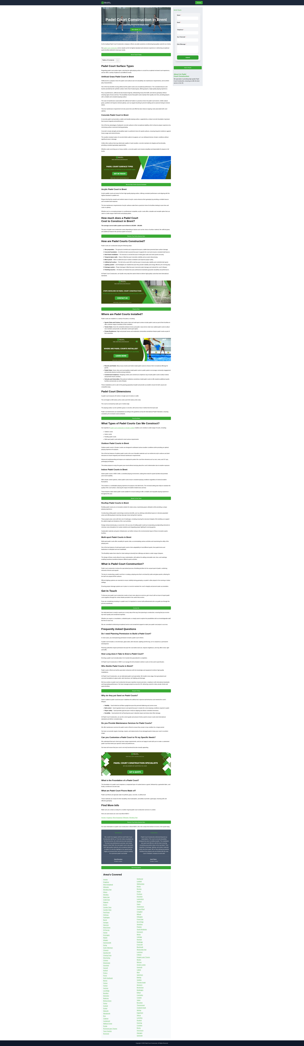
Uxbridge (139, 937)
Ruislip (105, 1026)
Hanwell (105, 968)
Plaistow (139, 927)
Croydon (139, 997)
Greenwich (140, 932)
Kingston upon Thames (143, 957)
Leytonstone (140, 899)
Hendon (103, 817)
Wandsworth (106, 1013)
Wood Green (106, 927)
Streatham (140, 924)
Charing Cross (107, 955)
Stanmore (106, 925)
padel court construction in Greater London (122, 428)
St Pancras (106, 930)
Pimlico (105, 973)
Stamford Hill (107, 953)
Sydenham (140, 975)
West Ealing (106, 958)
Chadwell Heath (141, 1007)
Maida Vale (106, 897)
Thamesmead (141, 1005)
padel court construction (110, 48)
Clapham (105, 1018)
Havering (139, 1023)
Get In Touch (187, 67)
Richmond (106, 1033)
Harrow (105, 932)
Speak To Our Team (136, 498)
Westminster (106, 963)
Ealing (105, 945)
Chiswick (105, 950)
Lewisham (140, 952)
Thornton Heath (141, 982)
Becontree (140, 1002)
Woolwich (139, 985)
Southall (105, 1006)
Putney (105, 1003)
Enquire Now (136, 309)
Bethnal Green (107, 1001)
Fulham (105, 983)
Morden (139, 959)
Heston (139, 891)
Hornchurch (140, 1030)
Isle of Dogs (140, 922)
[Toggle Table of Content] (117, 60)
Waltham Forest (107, 1023)
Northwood (140, 879)
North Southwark (108, 978)
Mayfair (105, 937)
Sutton (138, 1000)
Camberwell (106, 1021)
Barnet (105, 920)
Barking (139, 977)
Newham (139, 939)
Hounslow (139, 896)
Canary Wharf (141, 909)
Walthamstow (140, 884)
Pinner (105, 975)
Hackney (105, 988)
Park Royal (106, 912)
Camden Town (107, 907)
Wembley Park (133, 817)
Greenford (106, 965)
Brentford (105, 993)
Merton (139, 934)
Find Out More (136, 418)
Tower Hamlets (107, 1031)
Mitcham (139, 962)
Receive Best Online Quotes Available (136, 184)
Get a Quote (135, 29)
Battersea (106, 998)
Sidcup (139, 1015)
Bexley (139, 1028)
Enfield (105, 1008)
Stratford (139, 901)
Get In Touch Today (136, 54)
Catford (139, 970)
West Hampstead (117, 817)
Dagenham (140, 1013)
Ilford (138, 972)
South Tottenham (108, 947)
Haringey (105, 922)
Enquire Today (136, 690)
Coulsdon (139, 1025)
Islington (105, 940)
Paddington (106, 917)
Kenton (105, 905)
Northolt (105, 970)
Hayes (138, 904)
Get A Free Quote (136, 867)
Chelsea (105, 960)
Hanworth (139, 967)
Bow (104, 1016)
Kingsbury (109, 817)
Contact (199, 2)
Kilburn (105, 892)
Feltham (139, 954)
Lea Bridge (106, 990)
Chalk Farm (106, 899)
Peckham (139, 894)
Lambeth (139, 881)
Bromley (139, 889)
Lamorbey (139, 1018)
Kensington (106, 935)
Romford (139, 1020)
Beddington (140, 990)
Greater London (141, 965)
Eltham (139, 992)
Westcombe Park (141, 949)
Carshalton (140, 995)
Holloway (106, 915)
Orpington (139, 1033)
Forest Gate (140, 919)
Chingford (139, 911)
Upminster (140, 1035)
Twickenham (140, 906)
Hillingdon (140, 917)
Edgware (105, 902)
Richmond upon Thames (110, 1028)
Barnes (105, 980)
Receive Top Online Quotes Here (136, 236)
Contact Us (136, 608)
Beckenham (140, 987)
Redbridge (140, 942)
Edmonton (106, 995)
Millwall (139, 914)
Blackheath (140, 947)
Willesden (126, 817)
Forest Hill (140, 944)
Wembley (106, 894)
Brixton (139, 886)
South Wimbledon (142, 929)
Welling (139, 1010)
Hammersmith (107, 942)
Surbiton (139, 980)
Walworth (105, 1011)
